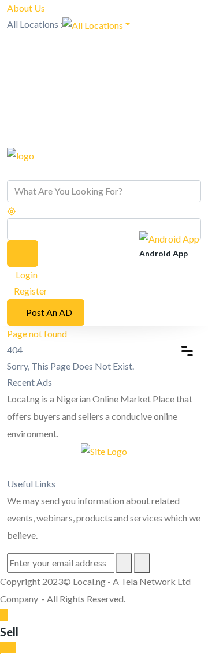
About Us (26, 7)
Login (26, 274)
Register (30, 290)
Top (8, 647)
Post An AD (49, 312)
